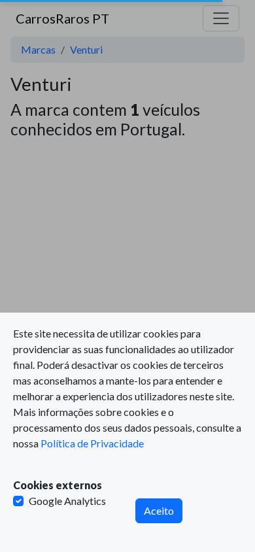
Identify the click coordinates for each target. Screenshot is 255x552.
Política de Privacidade (92, 443)
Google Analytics (67, 500)
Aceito (159, 510)
